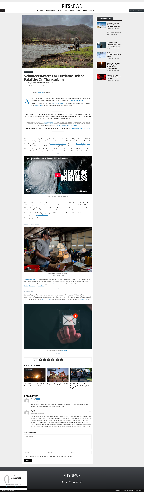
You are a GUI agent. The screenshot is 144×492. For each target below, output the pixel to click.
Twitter (26, 286)
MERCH (85, 11)
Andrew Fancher (29, 85)
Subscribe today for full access (13, 484)
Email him (56, 284)
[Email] (78, 482)
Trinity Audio (41, 92)
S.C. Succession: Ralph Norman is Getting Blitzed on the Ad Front (113, 25)
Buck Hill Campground (83, 144)
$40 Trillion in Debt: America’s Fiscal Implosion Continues (114, 76)
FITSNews (28, 388)
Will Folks (51, 386)
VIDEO (78, 11)
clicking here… (64, 350)
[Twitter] (67, 482)
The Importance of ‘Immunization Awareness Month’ (114, 54)
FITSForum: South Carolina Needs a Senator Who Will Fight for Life (114, 44)
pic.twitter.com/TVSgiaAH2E (65, 125)
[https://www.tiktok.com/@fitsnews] (81, 482)
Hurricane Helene (77, 100)
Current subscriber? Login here (13, 487)
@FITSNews (48, 123)
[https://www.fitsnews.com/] (72, 6)
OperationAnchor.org (42, 215)
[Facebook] (64, 482)
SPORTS (72, 11)
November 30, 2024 (80, 128)
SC (66, 11)
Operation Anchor (58, 103)
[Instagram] (71, 482)
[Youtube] (74, 482)
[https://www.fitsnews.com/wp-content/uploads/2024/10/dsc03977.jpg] (58, 249)
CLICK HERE (46, 299)
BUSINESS (40, 11)
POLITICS (60, 11)
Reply (90, 399)
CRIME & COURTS (50, 11)
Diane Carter (39, 105)
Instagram (32, 286)
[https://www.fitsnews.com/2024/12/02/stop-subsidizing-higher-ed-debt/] (58, 375)
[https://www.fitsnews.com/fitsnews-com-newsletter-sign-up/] (58, 326)
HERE (26, 299)
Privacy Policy (138, 490)
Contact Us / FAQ (118, 490)
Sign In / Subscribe (137, 10)
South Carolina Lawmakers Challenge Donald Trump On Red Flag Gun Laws (80, 386)
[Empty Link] (119, 18)
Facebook (41, 286)
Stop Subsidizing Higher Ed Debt (57, 384)
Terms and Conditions (128, 490)
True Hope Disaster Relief (58, 144)
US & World (28, 71)
